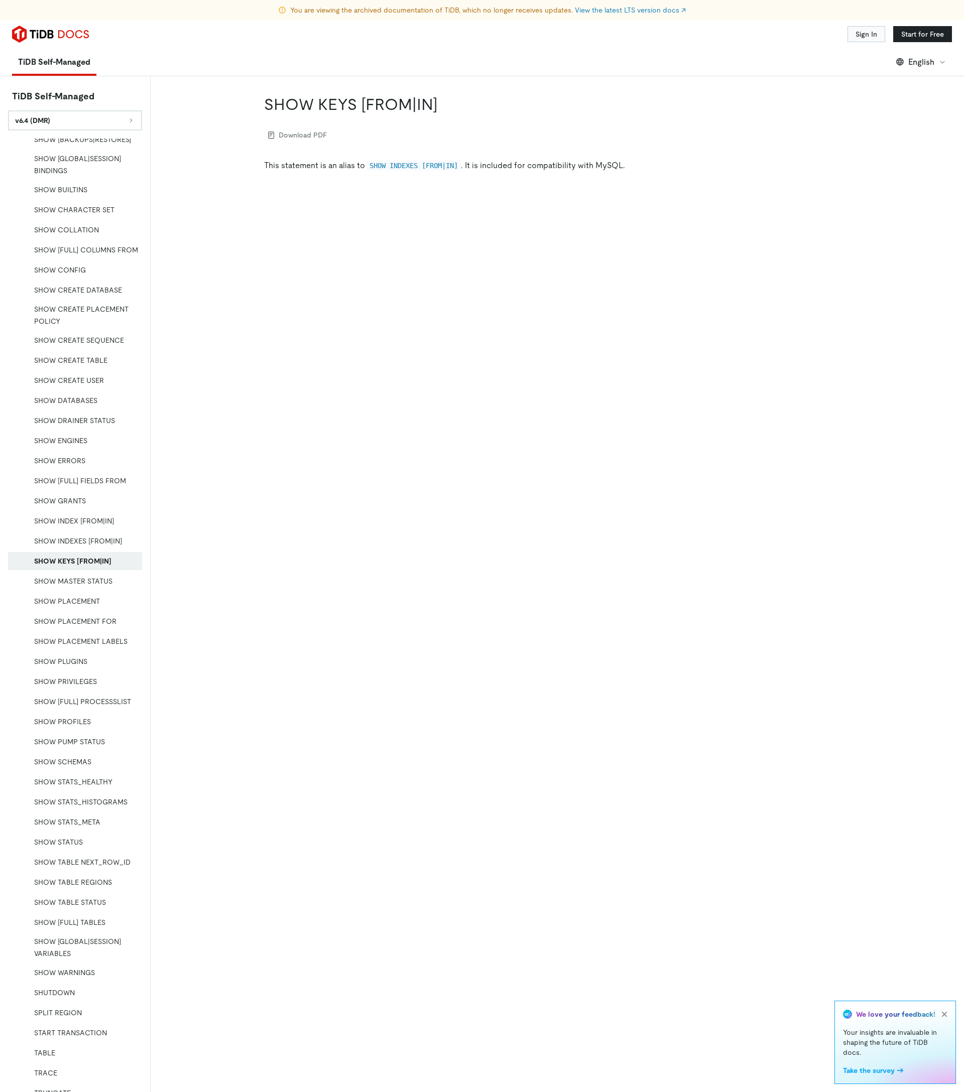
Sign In (866, 34)
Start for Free (922, 34)
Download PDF (303, 135)
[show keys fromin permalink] (446, 104)
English (921, 62)
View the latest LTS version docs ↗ (630, 10)
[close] (944, 1014)
